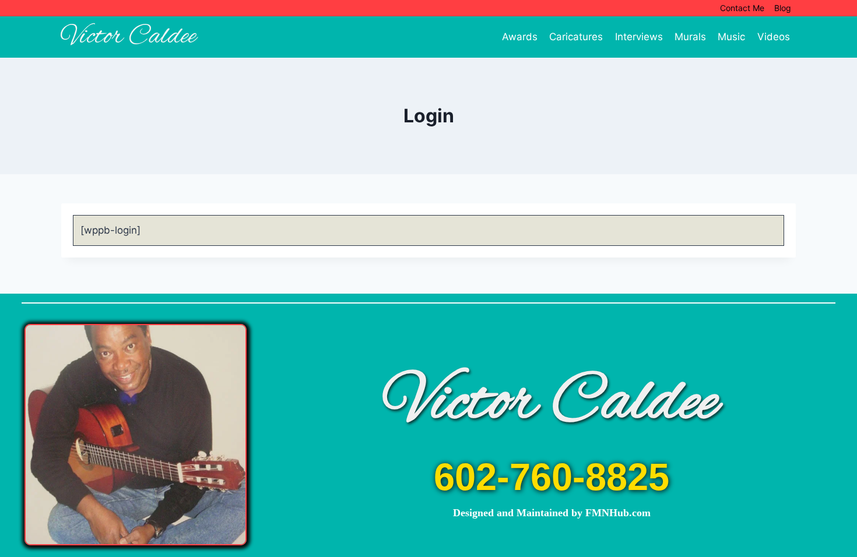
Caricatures (576, 37)
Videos (773, 37)
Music (731, 37)
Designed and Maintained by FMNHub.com (552, 513)
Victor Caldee (552, 403)
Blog (782, 8)
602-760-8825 (551, 477)
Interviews (639, 37)
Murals (690, 37)
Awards (520, 37)
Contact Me (742, 8)
